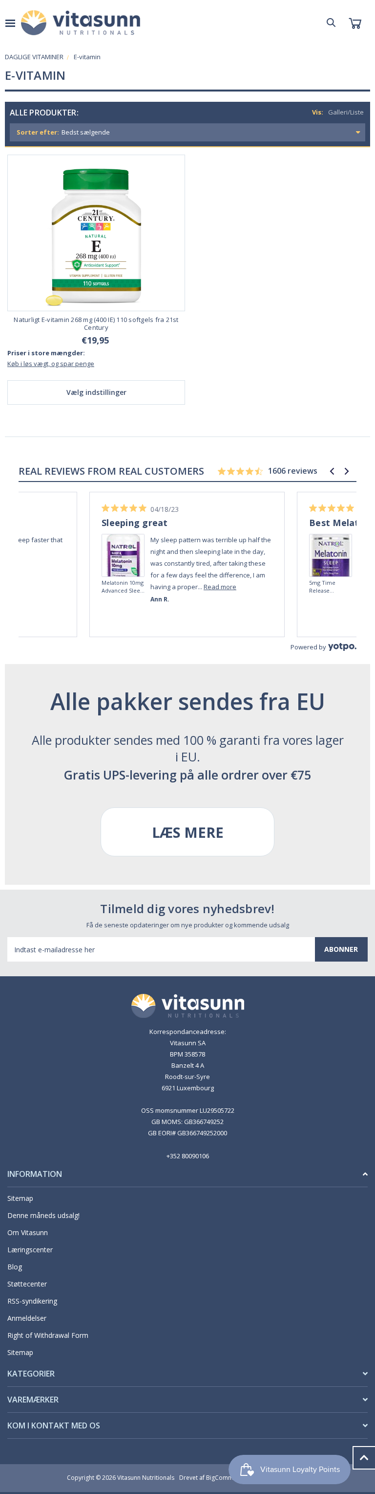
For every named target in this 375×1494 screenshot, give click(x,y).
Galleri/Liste (346, 112)
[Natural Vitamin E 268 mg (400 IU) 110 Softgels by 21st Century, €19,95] (96, 233)
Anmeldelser (26, 1318)
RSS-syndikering (32, 1301)
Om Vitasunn (27, 1232)
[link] (124, 542)
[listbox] (212, 132)
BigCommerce (226, 1477)
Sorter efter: (38, 132)
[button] (332, 471)
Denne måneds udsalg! (43, 1215)
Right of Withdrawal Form (47, 1335)
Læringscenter (30, 1249)
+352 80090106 (188, 1155)
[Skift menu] (10, 22)
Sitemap (20, 1198)
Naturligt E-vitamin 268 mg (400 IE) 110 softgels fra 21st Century (96, 323)
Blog (14, 1266)
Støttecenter (27, 1283)
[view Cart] (354, 22)
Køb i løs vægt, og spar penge (50, 363)
